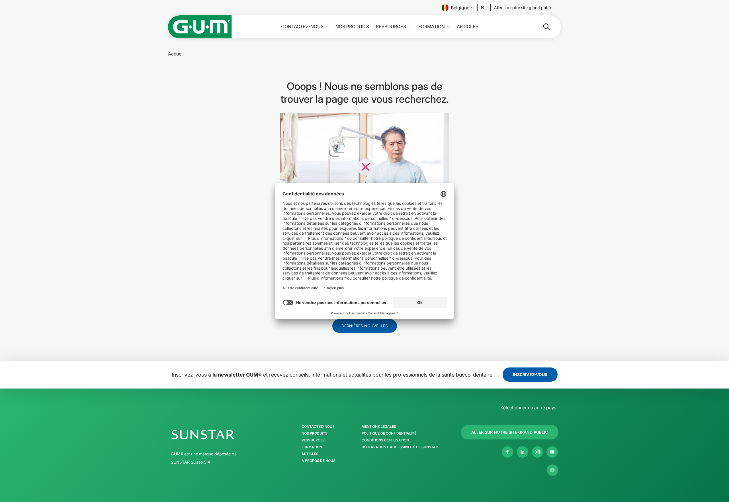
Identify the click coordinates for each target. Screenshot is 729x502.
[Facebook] (507, 452)
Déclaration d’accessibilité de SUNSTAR (400, 447)
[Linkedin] (522, 452)
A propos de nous (318, 460)
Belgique (460, 8)
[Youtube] (552, 452)
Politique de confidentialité (389, 433)
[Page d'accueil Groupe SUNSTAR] (220, 434)
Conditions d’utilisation (385, 440)
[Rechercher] (541, 26)
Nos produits (352, 26)
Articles (467, 26)
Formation (431, 26)
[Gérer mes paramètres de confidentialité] (552, 470)
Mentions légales (379, 426)
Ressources (391, 26)
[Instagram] (537, 452)
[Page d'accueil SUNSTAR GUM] (200, 26)
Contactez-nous (302, 26)
